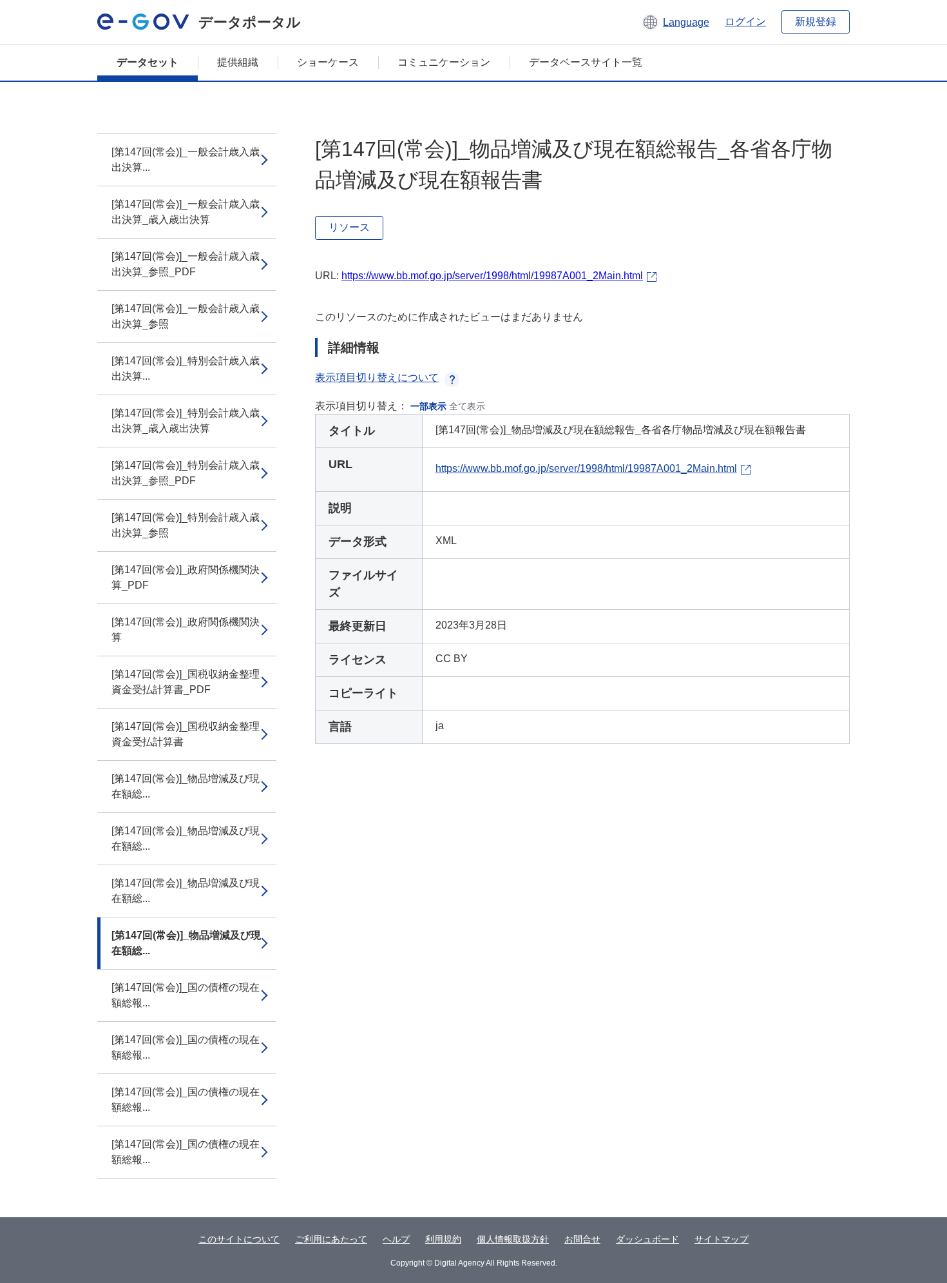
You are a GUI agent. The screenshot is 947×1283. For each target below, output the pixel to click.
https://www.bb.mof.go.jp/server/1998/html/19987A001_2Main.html (492, 275)
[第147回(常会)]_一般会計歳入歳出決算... (185, 159)
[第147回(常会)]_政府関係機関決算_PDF (185, 577)
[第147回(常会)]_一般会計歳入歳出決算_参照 (185, 316)
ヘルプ (396, 1239)
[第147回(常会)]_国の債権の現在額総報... (185, 995)
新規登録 (815, 21)
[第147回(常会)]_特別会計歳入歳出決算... (185, 368)
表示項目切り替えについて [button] (377, 377)
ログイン (745, 21)
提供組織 (237, 62)
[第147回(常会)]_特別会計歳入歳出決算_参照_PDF (185, 473)
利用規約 (443, 1239)
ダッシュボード (647, 1239)
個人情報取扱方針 (513, 1239)
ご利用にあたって (331, 1239)
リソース (349, 227)
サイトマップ (721, 1239)
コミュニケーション (443, 62)
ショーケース (328, 62)
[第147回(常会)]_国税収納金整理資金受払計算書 (185, 734)
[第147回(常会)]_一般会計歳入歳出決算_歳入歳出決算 (185, 212)
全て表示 (467, 406)
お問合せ (582, 1239)
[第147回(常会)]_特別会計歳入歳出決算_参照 (185, 525)
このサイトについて (239, 1239)
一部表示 (428, 406)
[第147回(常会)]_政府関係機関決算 (185, 629)
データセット (147, 62)
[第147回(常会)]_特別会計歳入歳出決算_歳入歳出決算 (185, 420)
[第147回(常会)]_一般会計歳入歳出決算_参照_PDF (185, 264)
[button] (675, 22)
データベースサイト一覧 (585, 62)
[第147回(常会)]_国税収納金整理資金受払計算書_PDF (185, 682)
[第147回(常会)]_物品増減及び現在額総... (185, 786)
